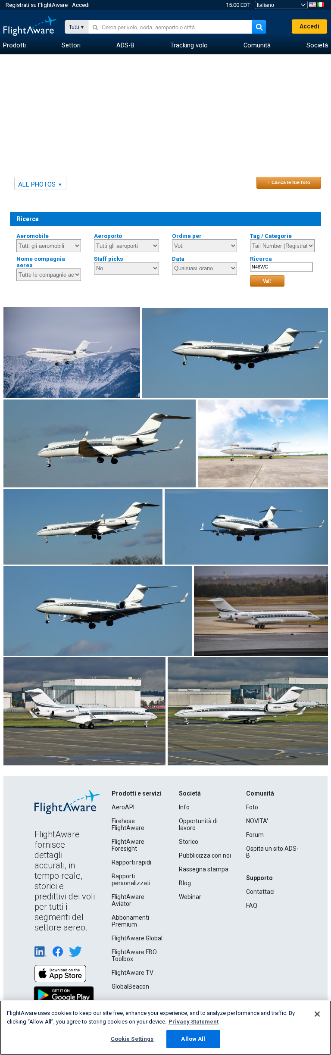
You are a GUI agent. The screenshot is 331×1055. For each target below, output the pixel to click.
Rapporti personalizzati (131, 879)
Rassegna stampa (203, 869)
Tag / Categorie (271, 236)
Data (178, 259)
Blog (185, 883)
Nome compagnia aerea (40, 262)
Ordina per (187, 236)
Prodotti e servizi (137, 793)
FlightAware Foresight (128, 845)
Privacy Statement (194, 1021)
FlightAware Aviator (128, 900)
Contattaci (260, 891)
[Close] (317, 1014)
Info (184, 807)
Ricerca (261, 259)
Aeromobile (32, 236)
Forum (255, 834)
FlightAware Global (137, 938)
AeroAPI (123, 807)
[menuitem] (14, 45)
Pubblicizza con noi (205, 855)
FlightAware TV (132, 972)
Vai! (267, 281)
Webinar (190, 896)
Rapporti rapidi (131, 862)
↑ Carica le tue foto (289, 182)
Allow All (193, 1039)
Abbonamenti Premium (130, 921)
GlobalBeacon (130, 986)
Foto (252, 807)
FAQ (251, 905)
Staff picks (108, 259)
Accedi (81, 5)
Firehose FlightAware (128, 824)
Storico (188, 841)
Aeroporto (108, 236)
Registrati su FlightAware (37, 5)
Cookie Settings (132, 1039)
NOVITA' (257, 821)
